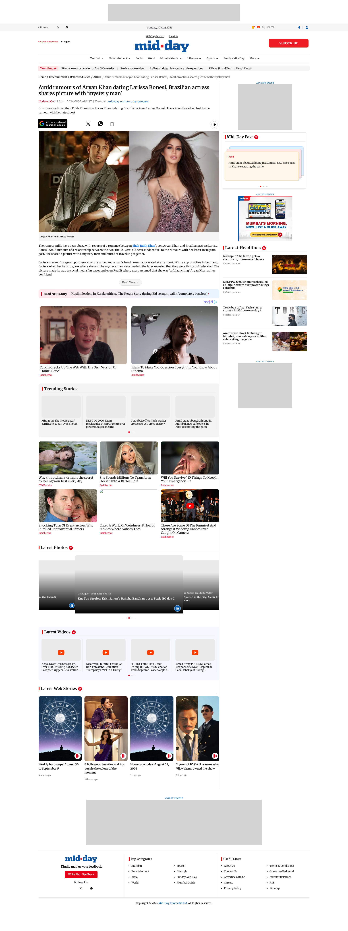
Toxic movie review (132, 69)
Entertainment (118, 58)
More (253, 58)
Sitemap (275, 888)
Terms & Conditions (282, 865)
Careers (228, 882)
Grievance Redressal (282, 871)
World (151, 58)
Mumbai (95, 58)
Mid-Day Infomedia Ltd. (173, 903)
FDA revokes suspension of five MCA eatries (88, 69)
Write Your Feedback (81, 874)
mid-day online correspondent (128, 101)
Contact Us (230, 871)
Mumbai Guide (169, 58)
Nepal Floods (244, 68)
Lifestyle (192, 58)
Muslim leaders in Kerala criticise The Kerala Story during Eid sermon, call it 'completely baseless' (140, 293)
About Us (229, 865)
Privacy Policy (232, 888)
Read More (128, 282)
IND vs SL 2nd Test (220, 69)
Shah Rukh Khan (143, 245)
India (139, 58)
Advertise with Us (234, 877)
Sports (211, 58)
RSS (272, 882)
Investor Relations (280, 877)
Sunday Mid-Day (234, 58)
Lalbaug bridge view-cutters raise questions (176, 69)
